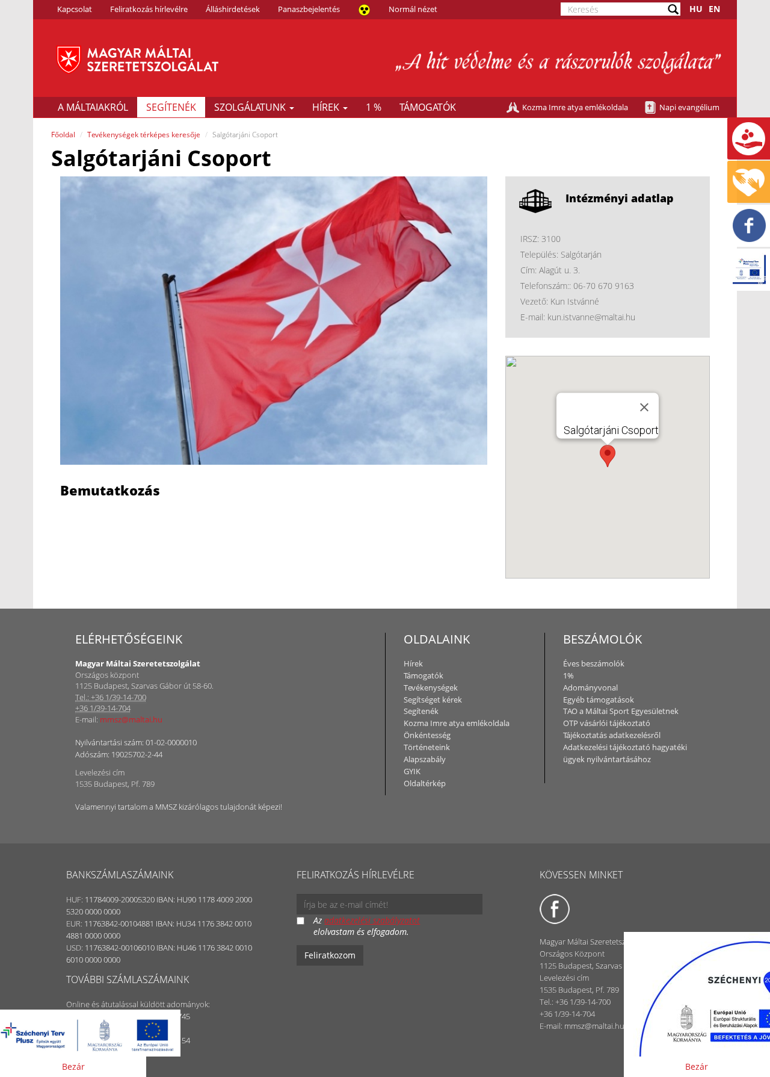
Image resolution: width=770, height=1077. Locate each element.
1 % (373, 107)
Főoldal (63, 134)
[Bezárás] (644, 407)
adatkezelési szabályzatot (372, 920)
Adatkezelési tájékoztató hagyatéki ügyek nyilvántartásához (625, 753)
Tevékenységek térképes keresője (143, 134)
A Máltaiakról (93, 107)
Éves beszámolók (593, 663)
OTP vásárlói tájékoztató (606, 723)
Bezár (73, 1066)
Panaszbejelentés (309, 9)
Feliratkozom (330, 955)
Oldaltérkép (425, 783)
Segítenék (171, 107)
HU (696, 8)
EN (714, 8)
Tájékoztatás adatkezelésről (612, 735)
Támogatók (427, 107)
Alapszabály (425, 759)
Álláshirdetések (233, 9)
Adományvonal (590, 687)
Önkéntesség (427, 735)
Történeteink (427, 747)
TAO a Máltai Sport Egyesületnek (621, 711)
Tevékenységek (431, 687)
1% (568, 675)
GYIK (412, 771)
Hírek (327, 107)
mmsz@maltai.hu (131, 719)
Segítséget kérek (433, 699)
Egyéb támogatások (598, 699)
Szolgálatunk (251, 107)
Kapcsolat (74, 9)
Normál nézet (413, 9)
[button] (607, 456)
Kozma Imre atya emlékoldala (575, 107)
